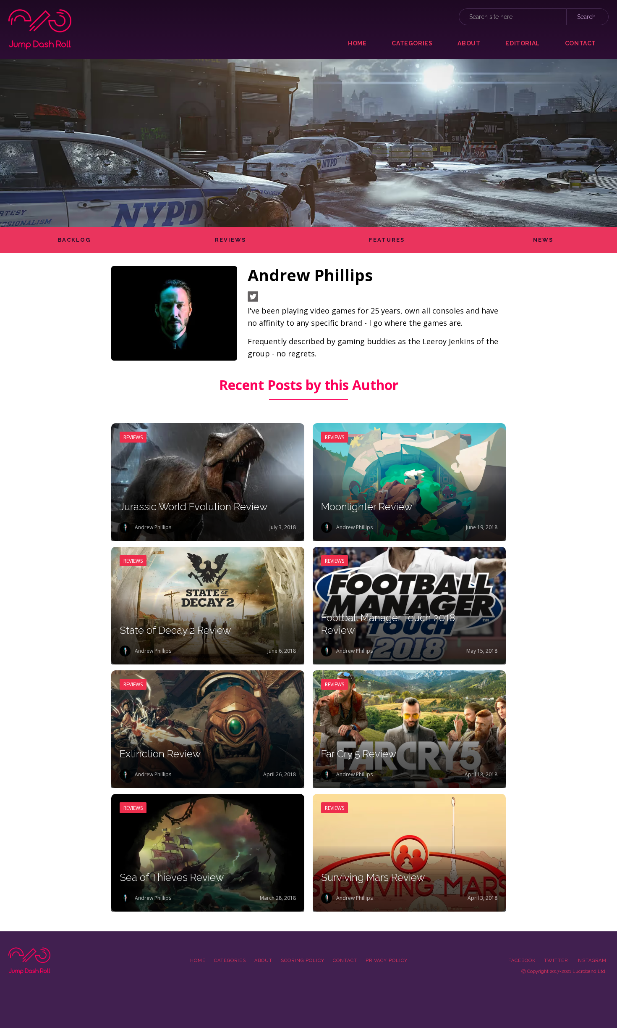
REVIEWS (230, 240)
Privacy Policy (387, 960)
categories (412, 43)
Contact (345, 960)
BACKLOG (74, 240)
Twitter (556, 960)
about (469, 43)
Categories (230, 960)
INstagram (591, 960)
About (263, 960)
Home (357, 43)
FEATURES (387, 240)
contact (580, 43)
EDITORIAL (522, 43)
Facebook (522, 960)
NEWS (543, 240)
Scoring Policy (302, 960)
